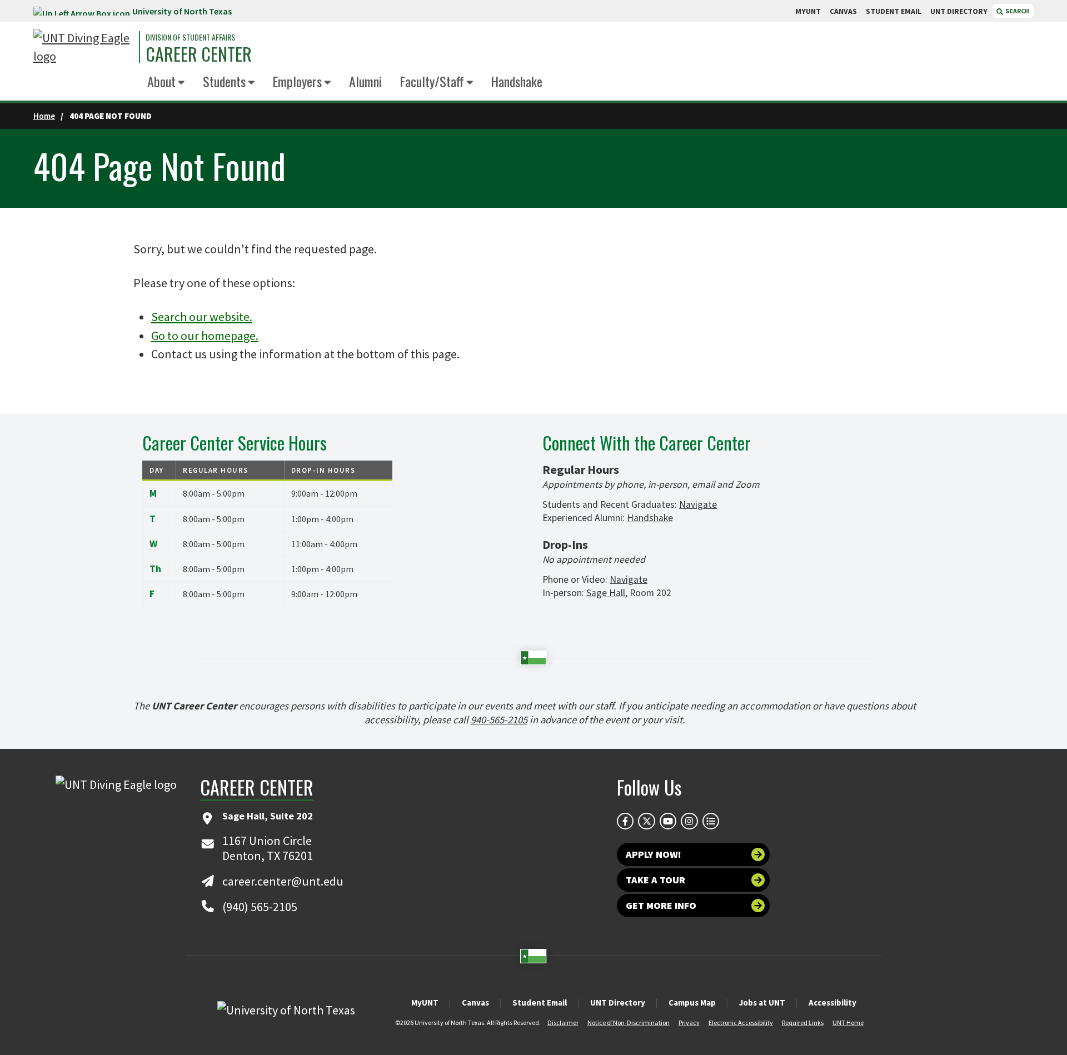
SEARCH (1016, 11)
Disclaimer (563, 1022)
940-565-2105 (499, 719)
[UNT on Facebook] (625, 821)
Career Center (199, 54)
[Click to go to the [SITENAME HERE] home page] (83, 47)
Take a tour (655, 879)
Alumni (365, 81)
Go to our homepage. (204, 335)
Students (224, 81)
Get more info (661, 905)
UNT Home (848, 1022)
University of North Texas (182, 11)
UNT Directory (617, 1002)
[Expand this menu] (181, 83)
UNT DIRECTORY (959, 11)
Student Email (539, 1002)
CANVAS (843, 11)
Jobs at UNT (762, 1002)
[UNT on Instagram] (689, 821)
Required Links (803, 1022)
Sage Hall (605, 593)
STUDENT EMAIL (893, 11)
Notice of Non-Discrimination (628, 1022)
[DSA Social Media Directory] (710, 821)
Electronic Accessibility (741, 1022)
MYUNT (808, 11)
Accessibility (832, 1002)
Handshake (516, 81)
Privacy (689, 1022)
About (161, 81)
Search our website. (201, 316)
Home (44, 116)
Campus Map (692, 1002)
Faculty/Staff (432, 81)
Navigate (698, 504)
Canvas (475, 1002)
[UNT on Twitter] (646, 821)
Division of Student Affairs (190, 37)
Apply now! (653, 854)
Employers (297, 81)
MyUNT (424, 1002)
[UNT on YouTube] (668, 821)
